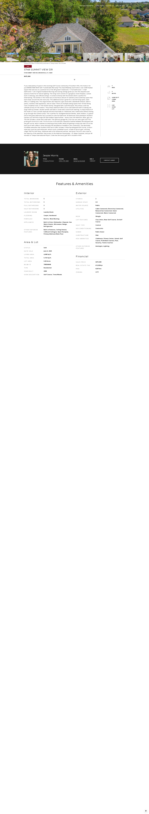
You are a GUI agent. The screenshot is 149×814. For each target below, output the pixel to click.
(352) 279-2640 (64, 161)
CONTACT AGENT (109, 160)
